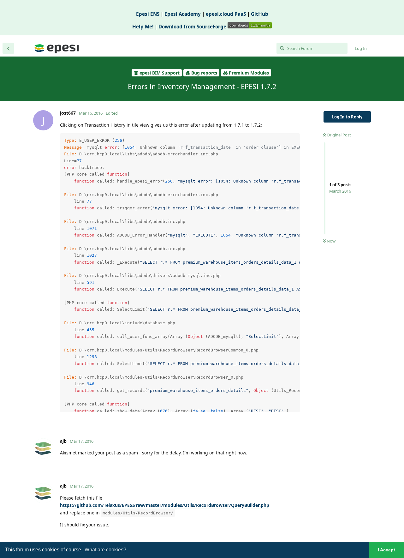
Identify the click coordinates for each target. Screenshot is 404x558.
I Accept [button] (386, 549)
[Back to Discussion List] (8, 48)
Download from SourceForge (193, 26)
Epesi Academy (182, 14)
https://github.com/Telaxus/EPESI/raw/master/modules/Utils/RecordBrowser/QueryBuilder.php (164, 505)
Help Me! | (145, 26)
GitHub (259, 14)
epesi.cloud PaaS (226, 14)
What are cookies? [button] (105, 549)
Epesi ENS (147, 14)
